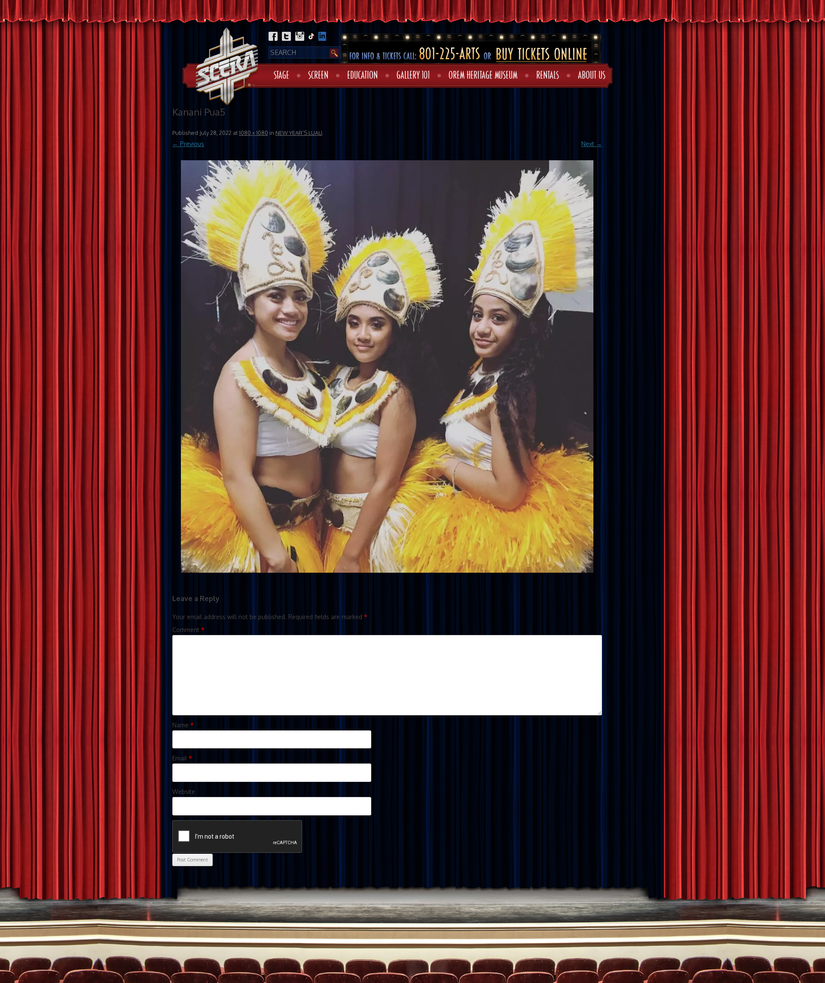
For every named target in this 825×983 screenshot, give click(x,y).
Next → (591, 143)
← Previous (188, 143)
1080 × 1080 (253, 132)
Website (183, 791)
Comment (188, 629)
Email (182, 758)
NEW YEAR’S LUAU (298, 132)
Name (183, 725)
